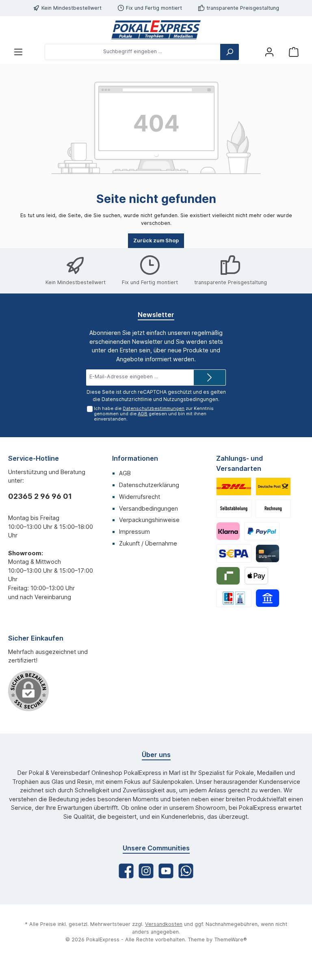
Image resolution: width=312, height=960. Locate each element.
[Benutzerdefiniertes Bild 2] (273, 486)
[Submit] (209, 377)
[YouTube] (166, 871)
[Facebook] (126, 871)
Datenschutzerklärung (149, 484)
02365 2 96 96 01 (40, 496)
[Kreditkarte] (268, 553)
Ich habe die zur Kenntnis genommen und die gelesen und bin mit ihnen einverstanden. (154, 414)
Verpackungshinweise (149, 519)
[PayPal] (262, 531)
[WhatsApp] (186, 871)
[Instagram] (146, 871)
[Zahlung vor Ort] (233, 598)
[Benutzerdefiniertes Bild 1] (233, 486)
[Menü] (18, 51)
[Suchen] (229, 52)
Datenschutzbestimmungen (153, 408)
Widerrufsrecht (139, 496)
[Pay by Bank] (268, 598)
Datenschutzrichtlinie (127, 399)
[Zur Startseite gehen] (156, 29)
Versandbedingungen (148, 508)
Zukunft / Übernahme (148, 543)
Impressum (134, 531)
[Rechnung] (273, 509)
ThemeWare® (230, 939)
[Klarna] (228, 531)
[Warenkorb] (294, 51)
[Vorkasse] (233, 553)
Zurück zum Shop (156, 240)
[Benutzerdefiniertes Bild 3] (233, 509)
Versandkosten (163, 924)
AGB (142, 413)
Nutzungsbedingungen (190, 399)
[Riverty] (228, 576)
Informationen (135, 458)
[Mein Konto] (269, 51)
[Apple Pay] (256, 576)
